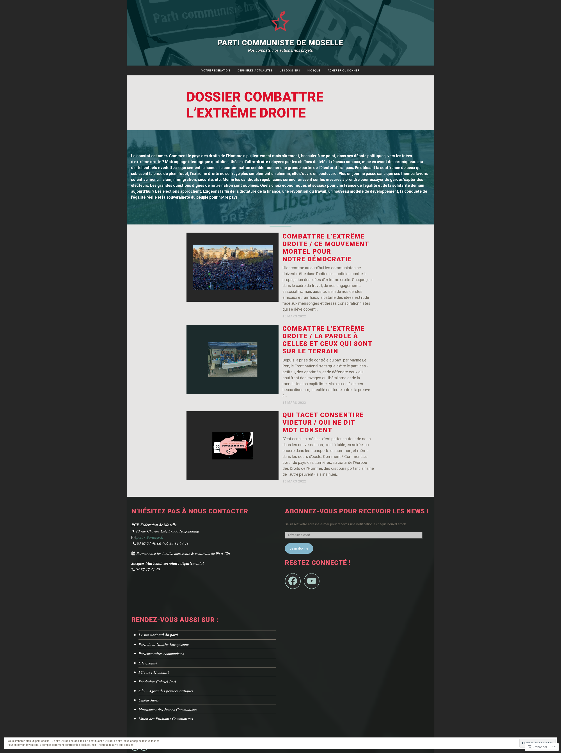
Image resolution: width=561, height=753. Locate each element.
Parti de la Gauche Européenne (163, 644)
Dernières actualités (255, 70)
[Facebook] (293, 581)
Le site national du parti (158, 635)
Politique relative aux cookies (115, 744)
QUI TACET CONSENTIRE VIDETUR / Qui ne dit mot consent (323, 422)
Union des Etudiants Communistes (165, 718)
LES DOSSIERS (290, 70)
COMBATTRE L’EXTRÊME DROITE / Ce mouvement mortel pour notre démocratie (325, 248)
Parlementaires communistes (161, 653)
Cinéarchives (148, 700)
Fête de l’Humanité (153, 672)
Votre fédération (215, 70)
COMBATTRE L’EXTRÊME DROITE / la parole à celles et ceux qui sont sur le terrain (327, 340)
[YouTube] (312, 581)
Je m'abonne (299, 548)
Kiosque (313, 70)
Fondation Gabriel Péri (157, 681)
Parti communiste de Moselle (280, 42)
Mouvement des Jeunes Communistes (167, 709)
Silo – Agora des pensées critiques (165, 690)
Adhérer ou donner (344, 70)
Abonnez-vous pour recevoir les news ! (356, 511)
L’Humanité (147, 663)
